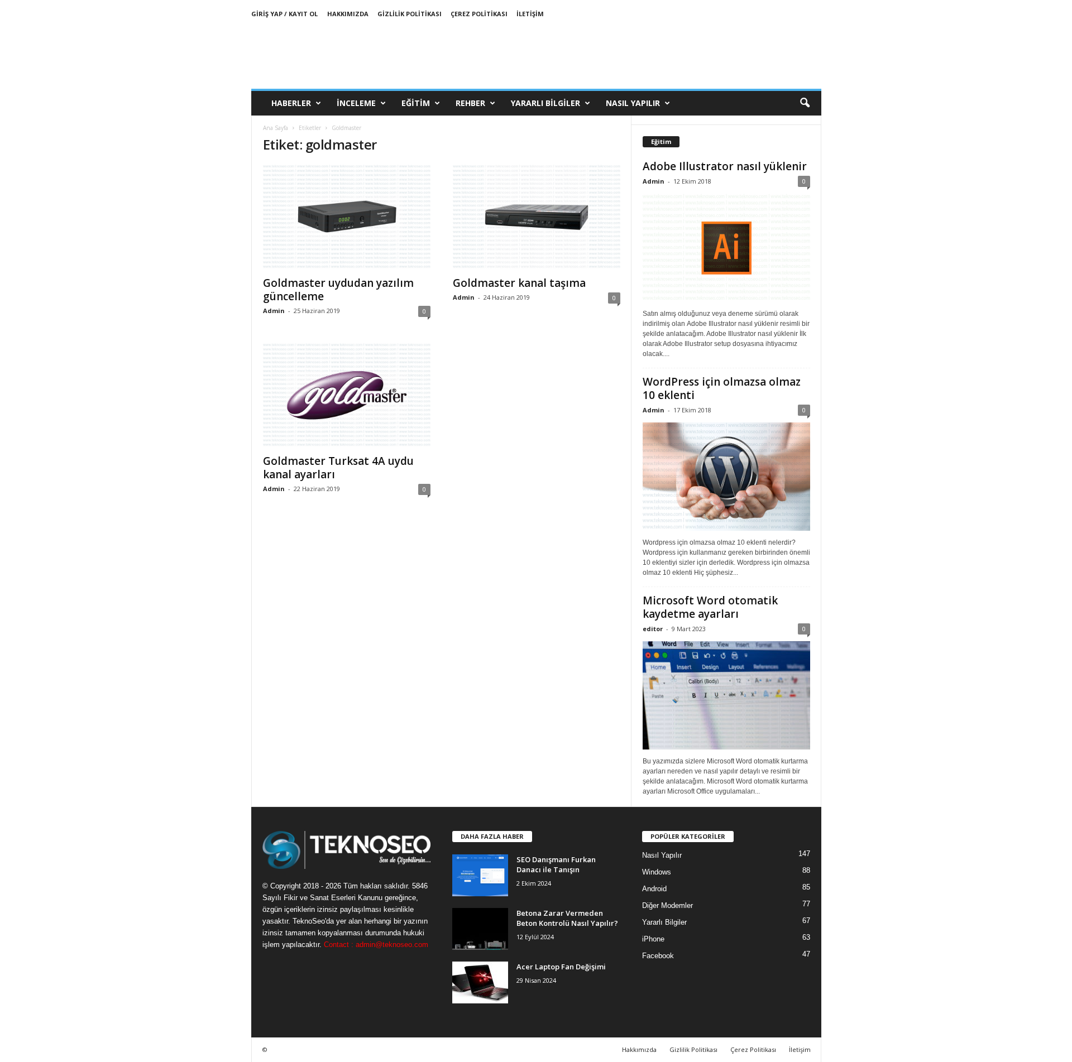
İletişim (530, 13)
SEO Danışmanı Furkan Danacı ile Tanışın (556, 864)
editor (653, 628)
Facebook (658, 956)
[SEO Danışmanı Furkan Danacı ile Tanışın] (480, 875)
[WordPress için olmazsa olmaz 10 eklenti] (726, 476)
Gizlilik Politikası (409, 13)
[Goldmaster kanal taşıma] (536, 217)
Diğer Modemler (667, 905)
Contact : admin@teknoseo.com (376, 944)
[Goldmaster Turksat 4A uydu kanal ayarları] (346, 395)
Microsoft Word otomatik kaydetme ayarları (710, 607)
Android (654, 889)
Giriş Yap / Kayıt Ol (284, 13)
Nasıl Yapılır (633, 103)
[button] (804, 103)
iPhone (653, 939)
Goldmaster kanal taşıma (519, 283)
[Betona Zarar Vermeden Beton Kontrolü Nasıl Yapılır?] (480, 929)
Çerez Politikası (479, 13)
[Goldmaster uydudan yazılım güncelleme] (346, 217)
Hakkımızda (347, 13)
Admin (274, 310)
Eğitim (415, 103)
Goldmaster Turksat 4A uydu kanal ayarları (338, 468)
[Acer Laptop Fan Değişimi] (480, 982)
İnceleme (356, 103)
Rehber (470, 103)
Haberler (291, 103)
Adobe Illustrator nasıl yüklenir (725, 166)
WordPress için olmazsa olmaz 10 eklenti (722, 388)
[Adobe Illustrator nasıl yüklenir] (726, 248)
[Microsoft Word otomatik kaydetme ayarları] (726, 695)
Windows (656, 872)
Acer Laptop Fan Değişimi (561, 967)
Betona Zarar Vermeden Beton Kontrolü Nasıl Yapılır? (567, 918)
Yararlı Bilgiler (545, 103)
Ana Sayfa (275, 128)
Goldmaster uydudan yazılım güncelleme (338, 290)
